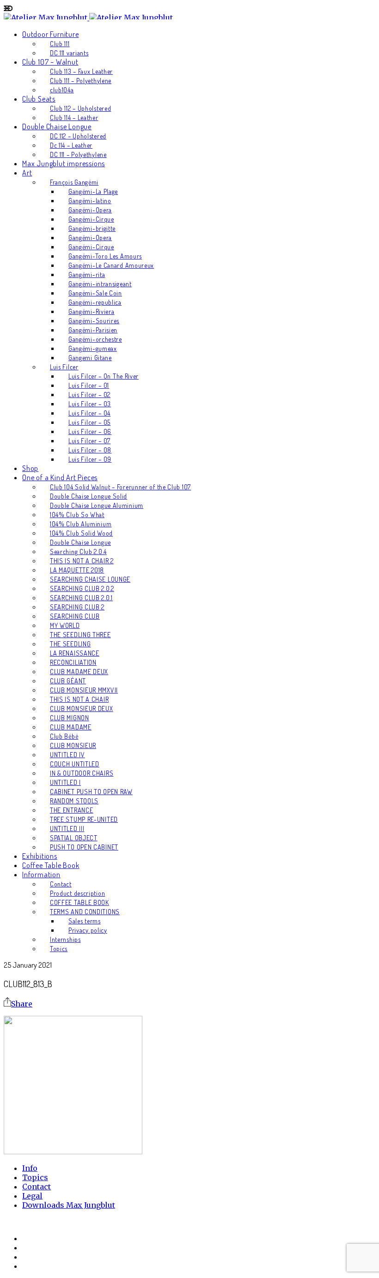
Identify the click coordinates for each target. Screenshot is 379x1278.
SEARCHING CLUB (75, 616)
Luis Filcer (64, 367)
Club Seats (38, 98)
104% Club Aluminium (80, 524)
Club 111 (60, 44)
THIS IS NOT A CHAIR (79, 699)
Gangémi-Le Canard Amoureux (111, 265)
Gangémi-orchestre (95, 339)
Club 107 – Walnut (50, 61)
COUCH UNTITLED (74, 764)
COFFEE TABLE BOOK (79, 902)
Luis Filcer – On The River (103, 376)
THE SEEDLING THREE (80, 635)
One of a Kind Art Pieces (60, 477)
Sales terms (84, 921)
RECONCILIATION (73, 662)
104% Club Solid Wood (81, 533)
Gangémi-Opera (90, 210)
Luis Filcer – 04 (89, 413)
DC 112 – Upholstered (78, 136)
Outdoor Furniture (50, 34)
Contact (61, 884)
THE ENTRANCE (71, 810)
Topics (58, 948)
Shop (30, 468)
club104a (62, 90)
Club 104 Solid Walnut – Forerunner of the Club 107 (120, 487)
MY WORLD (65, 625)
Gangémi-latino (89, 201)
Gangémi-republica (95, 302)
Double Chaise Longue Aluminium (96, 505)
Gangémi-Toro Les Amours (105, 256)
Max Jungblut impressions (63, 163)
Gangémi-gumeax (92, 348)
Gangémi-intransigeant (100, 284)
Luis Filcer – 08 (89, 450)
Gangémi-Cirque (91, 219)
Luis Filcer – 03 (89, 404)
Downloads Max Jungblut (68, 1205)
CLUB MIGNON (69, 718)
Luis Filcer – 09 (89, 459)
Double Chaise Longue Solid (88, 496)
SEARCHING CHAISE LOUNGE (90, 579)
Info (29, 1168)
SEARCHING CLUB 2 (77, 607)
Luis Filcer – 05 (89, 422)
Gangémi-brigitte (92, 228)
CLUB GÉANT (68, 681)
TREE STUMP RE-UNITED (84, 819)
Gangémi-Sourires (93, 321)
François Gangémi (74, 182)
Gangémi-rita (86, 274)
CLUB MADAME (71, 727)
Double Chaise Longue (57, 126)
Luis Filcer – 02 (89, 394)
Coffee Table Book (50, 865)
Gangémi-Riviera (91, 311)
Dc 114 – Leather (71, 145)
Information (41, 874)
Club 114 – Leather (74, 117)
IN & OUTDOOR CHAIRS (81, 773)
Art (27, 172)
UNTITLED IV (67, 755)
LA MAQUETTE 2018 (77, 570)
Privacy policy (87, 930)
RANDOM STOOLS (74, 801)
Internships (65, 939)
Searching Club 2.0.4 (78, 551)
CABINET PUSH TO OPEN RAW (91, 792)
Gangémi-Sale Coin (95, 293)
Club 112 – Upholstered (80, 108)
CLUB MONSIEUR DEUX (81, 708)
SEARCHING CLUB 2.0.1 (81, 598)
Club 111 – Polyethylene (80, 80)
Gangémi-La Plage (93, 191)
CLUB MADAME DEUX (79, 671)
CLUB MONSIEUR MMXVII (84, 690)
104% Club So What (77, 514)
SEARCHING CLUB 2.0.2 (82, 588)
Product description (77, 893)
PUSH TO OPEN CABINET (84, 847)
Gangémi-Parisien (92, 330)
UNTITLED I (65, 782)
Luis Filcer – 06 (89, 431)
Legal (32, 1195)
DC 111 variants (69, 53)
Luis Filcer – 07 (89, 441)
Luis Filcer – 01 (88, 385)
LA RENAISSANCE (74, 653)
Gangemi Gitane (90, 358)
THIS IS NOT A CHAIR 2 (82, 561)
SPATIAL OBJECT (74, 838)
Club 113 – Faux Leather (81, 71)
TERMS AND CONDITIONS (85, 912)
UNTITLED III (67, 828)
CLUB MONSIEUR (73, 745)
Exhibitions (39, 856)
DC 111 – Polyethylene (78, 154)
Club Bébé (64, 736)
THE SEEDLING (70, 644)
